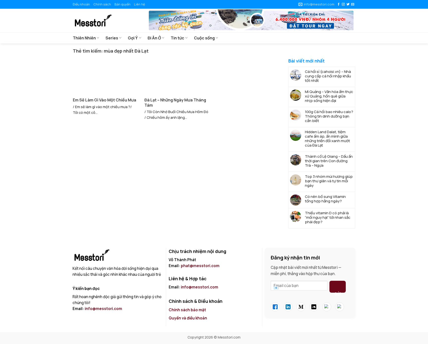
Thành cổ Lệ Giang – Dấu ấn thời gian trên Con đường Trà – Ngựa (329, 161)
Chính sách (102, 4)
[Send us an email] (352, 4)
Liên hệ (139, 4)
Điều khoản (81, 4)
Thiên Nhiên (84, 38)
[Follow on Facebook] (338, 4)
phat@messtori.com (200, 265)
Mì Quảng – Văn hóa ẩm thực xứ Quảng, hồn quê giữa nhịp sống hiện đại (329, 96)
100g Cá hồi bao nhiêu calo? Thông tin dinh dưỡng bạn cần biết (329, 116)
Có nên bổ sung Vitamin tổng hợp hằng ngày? (325, 198)
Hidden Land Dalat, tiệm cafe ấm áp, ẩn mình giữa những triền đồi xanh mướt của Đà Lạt (327, 139)
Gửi (337, 292)
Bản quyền (122, 4)
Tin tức (177, 38)
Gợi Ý (133, 38)
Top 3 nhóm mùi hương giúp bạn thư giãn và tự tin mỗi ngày (329, 181)
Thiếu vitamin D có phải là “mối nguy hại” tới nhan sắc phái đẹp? (327, 217)
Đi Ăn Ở (154, 38)
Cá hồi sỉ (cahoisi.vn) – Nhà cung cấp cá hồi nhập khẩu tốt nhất (328, 76)
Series (112, 38)
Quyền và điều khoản (188, 318)
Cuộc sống (204, 38)
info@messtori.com (103, 308)
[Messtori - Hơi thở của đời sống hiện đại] (106, 20)
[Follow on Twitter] (348, 4)
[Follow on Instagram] (343, 4)
